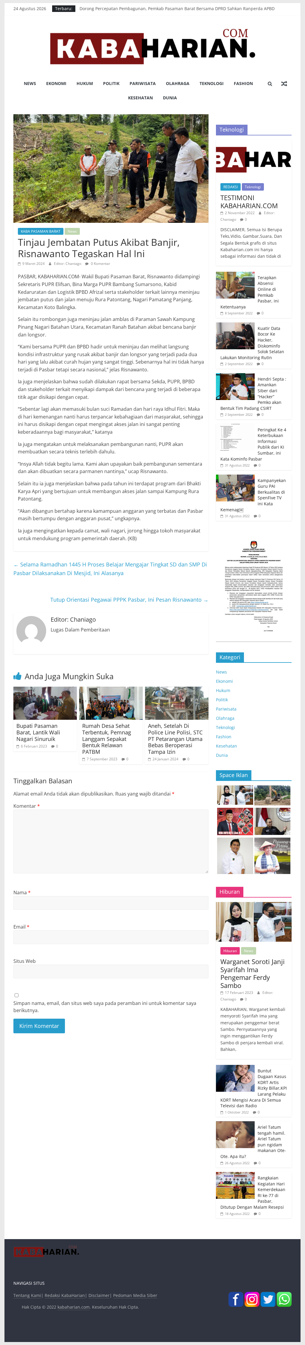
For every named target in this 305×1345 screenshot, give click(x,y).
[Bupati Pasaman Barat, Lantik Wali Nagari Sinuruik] (45, 690)
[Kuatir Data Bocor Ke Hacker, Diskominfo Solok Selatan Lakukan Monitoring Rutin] (235, 325)
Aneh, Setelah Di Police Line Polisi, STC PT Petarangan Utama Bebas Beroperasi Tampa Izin (175, 738)
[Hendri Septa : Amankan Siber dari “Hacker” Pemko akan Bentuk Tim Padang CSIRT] (235, 376)
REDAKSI (230, 186)
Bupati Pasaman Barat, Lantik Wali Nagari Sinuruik (38, 732)
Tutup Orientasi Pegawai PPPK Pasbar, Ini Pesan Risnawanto (129, 599)
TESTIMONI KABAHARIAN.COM (249, 201)
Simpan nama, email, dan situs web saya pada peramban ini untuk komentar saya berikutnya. (104, 1007)
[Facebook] (235, 1295)
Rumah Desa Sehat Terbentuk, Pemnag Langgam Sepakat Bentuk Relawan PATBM (106, 738)
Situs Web (24, 961)
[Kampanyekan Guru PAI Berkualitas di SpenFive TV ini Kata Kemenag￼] (235, 478)
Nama (22, 892)
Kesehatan (140, 98)
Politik (111, 83)
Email (21, 927)
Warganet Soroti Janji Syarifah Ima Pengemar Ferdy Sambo (252, 973)
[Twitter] (268, 1295)
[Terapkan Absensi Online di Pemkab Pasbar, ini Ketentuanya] (235, 275)
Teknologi (212, 83)
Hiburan (230, 950)
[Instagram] (252, 1295)
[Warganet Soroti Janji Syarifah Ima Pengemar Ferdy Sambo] (254, 905)
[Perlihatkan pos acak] (284, 83)
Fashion (243, 83)
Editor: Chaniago (68, 263)
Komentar (26, 806)
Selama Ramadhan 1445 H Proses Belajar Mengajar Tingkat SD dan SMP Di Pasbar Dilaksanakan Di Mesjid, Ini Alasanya (110, 569)
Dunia (170, 98)
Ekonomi (56, 83)
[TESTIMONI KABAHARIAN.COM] (254, 143)
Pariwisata (143, 83)
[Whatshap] (284, 1295)
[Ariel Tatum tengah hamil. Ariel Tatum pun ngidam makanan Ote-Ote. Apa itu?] (235, 1124)
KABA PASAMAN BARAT (40, 231)
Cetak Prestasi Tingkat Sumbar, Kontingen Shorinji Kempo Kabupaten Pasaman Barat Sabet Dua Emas (181, 8)
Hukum (85, 83)
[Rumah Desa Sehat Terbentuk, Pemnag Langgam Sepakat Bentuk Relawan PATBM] (111, 690)
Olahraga (177, 83)
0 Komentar (100, 263)
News (30, 83)
